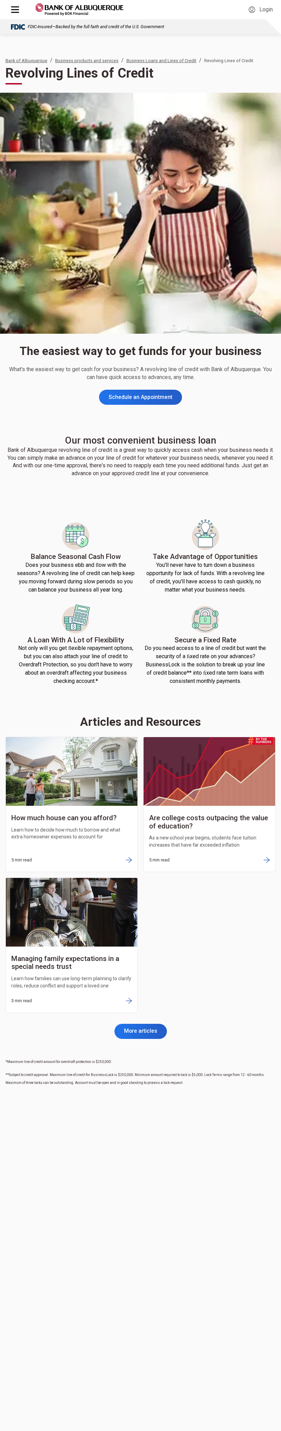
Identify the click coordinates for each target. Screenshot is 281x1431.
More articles (140, 1031)
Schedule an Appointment (140, 397)
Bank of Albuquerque (26, 60)
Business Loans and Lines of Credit (161, 60)
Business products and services (87, 60)
